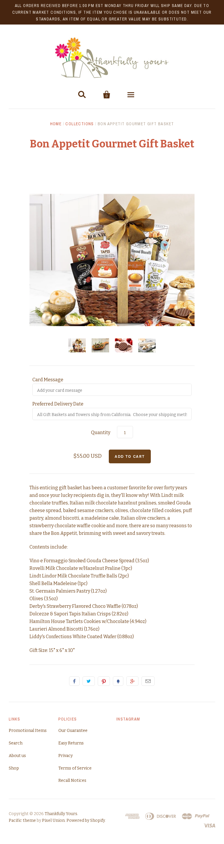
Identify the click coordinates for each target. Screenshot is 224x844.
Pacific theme (22, 820)
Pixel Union (53, 820)
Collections (79, 123)
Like (74, 681)
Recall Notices (72, 780)
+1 (132, 681)
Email (148, 681)
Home (56, 123)
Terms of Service (75, 768)
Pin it (104, 681)
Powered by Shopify (85, 820)
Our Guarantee (73, 730)
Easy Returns (71, 743)
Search (15, 743)
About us (17, 755)
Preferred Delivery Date (57, 404)
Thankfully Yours (61, 813)
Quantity (100, 432)
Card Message (47, 379)
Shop (14, 768)
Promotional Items (28, 730)
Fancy (118, 681)
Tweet (89, 681)
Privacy (65, 755)
